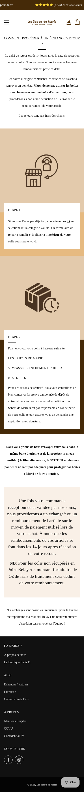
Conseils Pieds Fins (16, 699)
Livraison (10, 692)
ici (68, 221)
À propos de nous (15, 655)
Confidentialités (14, 736)
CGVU (8, 728)
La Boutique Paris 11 (17, 662)
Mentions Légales (15, 721)
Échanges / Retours (16, 684)
